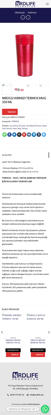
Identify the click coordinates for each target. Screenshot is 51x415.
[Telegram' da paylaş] (44, 134)
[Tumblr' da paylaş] (39, 134)
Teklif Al (12, 112)
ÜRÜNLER (20, 12)
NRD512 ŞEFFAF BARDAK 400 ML (37, 341)
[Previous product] (28, 17)
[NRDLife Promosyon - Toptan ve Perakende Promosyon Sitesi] (25, 4)
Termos (25, 128)
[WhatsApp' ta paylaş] (4, 134)
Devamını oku (13, 350)
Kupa (15, 128)
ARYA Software (34, 404)
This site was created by (20, 404)
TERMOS (32, 12)
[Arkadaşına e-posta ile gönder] (19, 134)
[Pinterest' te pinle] (24, 134)
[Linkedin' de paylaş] (34, 134)
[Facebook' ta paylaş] (9, 134)
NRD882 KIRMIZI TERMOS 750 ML (13, 341)
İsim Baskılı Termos (33, 126)
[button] (47, 4)
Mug (19, 128)
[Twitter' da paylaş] (14, 134)
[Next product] (23, 17)
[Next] (44, 55)
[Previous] (6, 55)
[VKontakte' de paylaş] (29, 134)
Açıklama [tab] (7, 155)
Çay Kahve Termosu (17, 126)
